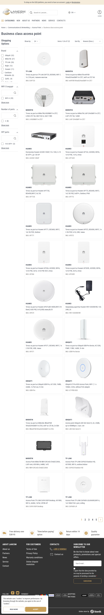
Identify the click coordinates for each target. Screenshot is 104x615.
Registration (76, 2)
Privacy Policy (32, 553)
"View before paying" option (45, 533)
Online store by (84, 611)
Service (5, 562)
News (5, 557)
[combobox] (43, 12)
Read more (14, 609)
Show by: (28, 41)
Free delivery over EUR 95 (16, 533)
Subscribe (87, 581)
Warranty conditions (34, 557)
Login (68, 2)
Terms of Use (31, 549)
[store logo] (14, 12)
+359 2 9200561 (60, 549)
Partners (6, 553)
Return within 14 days (73, 533)
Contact (6, 566)
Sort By (77, 41)
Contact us (58, 554)
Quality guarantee (95, 533)
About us (6, 549)
